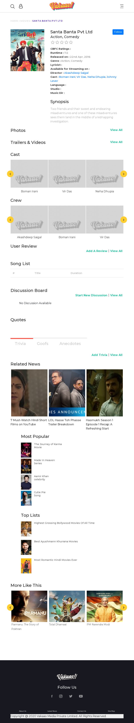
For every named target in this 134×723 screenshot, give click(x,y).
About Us (22, 711)
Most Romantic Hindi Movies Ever (55, 560)
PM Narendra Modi (98, 624)
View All (116, 130)
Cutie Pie (40, 492)
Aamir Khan (41, 476)
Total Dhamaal (57, 624)
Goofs (42, 343)
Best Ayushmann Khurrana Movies (56, 541)
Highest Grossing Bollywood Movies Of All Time (64, 523)
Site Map (111, 711)
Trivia (20, 343)
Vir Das (81, 76)
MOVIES (25, 21)
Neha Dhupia (96, 76)
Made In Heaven (44, 460)
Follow (118, 31)
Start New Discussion (91, 295)
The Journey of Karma (48, 444)
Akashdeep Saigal (76, 72)
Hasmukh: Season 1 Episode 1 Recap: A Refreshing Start (99, 424)
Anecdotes (70, 343)
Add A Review (96, 251)
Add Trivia (99, 355)
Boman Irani (67, 76)
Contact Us (81, 711)
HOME (14, 21)
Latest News (52, 711)
